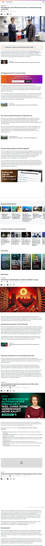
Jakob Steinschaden (5, 387)
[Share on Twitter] (4, 14)
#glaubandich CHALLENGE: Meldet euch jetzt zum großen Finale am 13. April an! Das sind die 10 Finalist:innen (27, 218)
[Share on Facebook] (1, 14)
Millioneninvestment (33, 51)
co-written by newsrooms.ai (13, 281)
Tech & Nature (9, 1)
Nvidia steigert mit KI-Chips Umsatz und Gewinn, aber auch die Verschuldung (26, 242)
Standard (8, 317)
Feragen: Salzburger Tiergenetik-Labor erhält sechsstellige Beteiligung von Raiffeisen (36, 242)
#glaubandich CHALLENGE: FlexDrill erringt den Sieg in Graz (37, 216)
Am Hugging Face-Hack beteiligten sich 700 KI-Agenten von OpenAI (5, 242)
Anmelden (28, 81)
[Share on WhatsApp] (10, 14)
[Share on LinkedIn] (7, 14)
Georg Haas (4, 11)
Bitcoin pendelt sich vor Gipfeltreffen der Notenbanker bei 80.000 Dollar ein (15, 242)
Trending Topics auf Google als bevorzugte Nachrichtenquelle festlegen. (19, 47)
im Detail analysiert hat (23, 524)
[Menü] (43, 2)
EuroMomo (24, 317)
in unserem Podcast (28, 374)
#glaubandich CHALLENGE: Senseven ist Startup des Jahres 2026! (6, 216)
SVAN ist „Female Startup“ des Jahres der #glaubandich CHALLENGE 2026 (16, 216)
